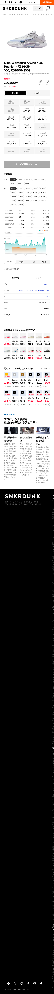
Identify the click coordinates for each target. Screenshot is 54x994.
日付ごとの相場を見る (12, 269)
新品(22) (15, 93)
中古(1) (37, 93)
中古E (27, 183)
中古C (13, 183)
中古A (35, 179)
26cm (42, 192)
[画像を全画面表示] (27, 34)
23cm (35, 188)
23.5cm (42, 188)
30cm (27, 200)
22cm (20, 188)
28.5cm (43, 196)
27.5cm (28, 196)
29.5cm (20, 200)
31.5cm (13, 204)
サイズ (38, 278)
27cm (21, 196)
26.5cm (13, 196)
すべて (13, 179)
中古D (20, 183)
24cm (13, 192)
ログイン (32, 2)
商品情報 (15, 278)
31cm (42, 200)
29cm (13, 200)
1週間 (21, 262)
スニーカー (46, 296)
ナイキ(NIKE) (45, 284)
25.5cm (35, 192)
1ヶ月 (33, 262)
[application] (27, 244)
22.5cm (28, 188)
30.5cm (35, 200)
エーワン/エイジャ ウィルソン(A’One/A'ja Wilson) (32, 290)
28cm (35, 196)
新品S (20, 179)
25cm (27, 192)
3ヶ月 (44, 262)
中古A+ (28, 179)
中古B (42, 179)
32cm (21, 204)
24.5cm (20, 192)
